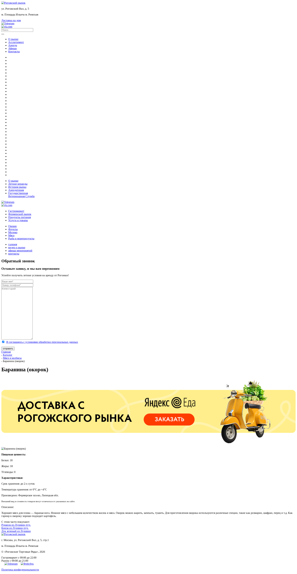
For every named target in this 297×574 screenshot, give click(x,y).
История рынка (17, 186)
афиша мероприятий (20, 250)
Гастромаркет (16, 211)
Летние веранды (18, 183)
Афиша (12, 48)
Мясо (11, 235)
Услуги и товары (18, 220)
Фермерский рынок (19, 214)
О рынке (13, 39)
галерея (12, 244)
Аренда (12, 45)
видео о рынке (16, 247)
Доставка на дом (11, 20)
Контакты (14, 51)
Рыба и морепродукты (21, 238)
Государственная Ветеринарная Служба (21, 195)
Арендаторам (16, 190)
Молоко (12, 232)
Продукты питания (19, 217)
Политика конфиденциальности (20, 569)
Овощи (12, 226)
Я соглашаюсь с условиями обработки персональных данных (42, 342)
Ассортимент (16, 42)
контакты (13, 253)
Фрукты (13, 229)
